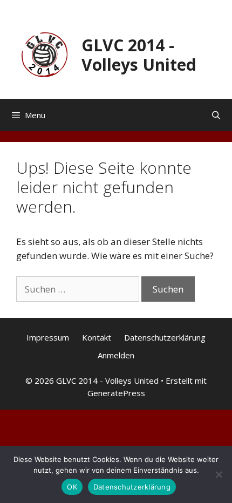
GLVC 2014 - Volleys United (138, 55)
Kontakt (96, 337)
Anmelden (116, 355)
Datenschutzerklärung (165, 337)
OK (72, 486)
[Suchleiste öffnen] (216, 115)
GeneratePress (116, 393)
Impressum (47, 337)
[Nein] (218, 474)
